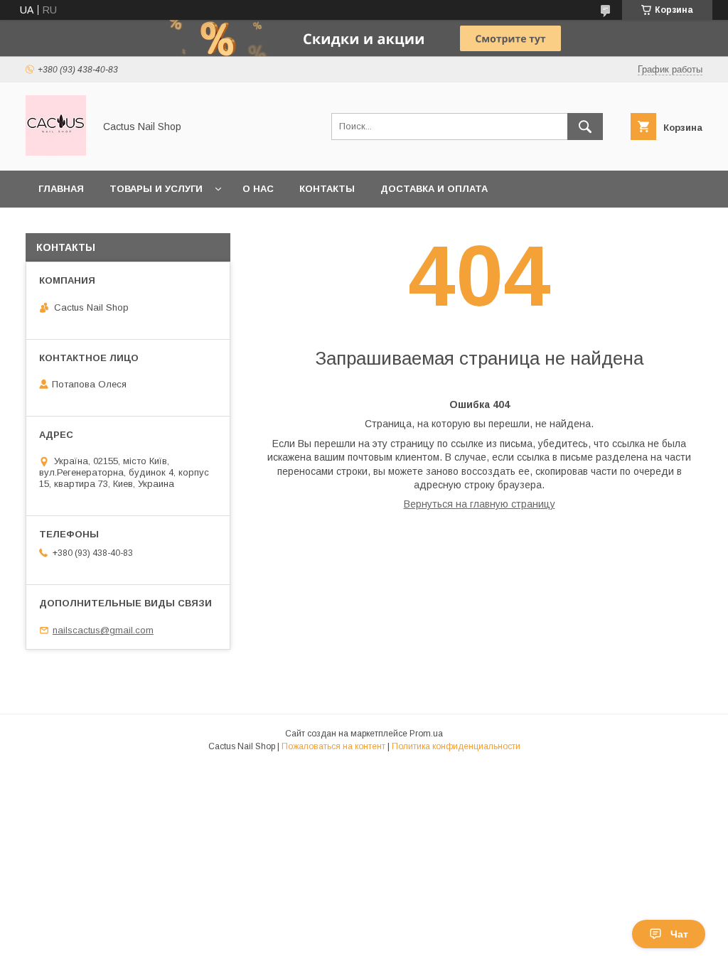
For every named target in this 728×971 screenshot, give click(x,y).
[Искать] (585, 126)
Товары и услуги (156, 188)
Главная (61, 188)
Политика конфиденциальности (456, 746)
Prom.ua (426, 734)
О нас (258, 188)
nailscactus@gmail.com (103, 630)
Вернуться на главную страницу (479, 504)
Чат (679, 934)
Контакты (327, 188)
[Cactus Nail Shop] (56, 152)
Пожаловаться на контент (333, 746)
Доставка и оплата (434, 188)
